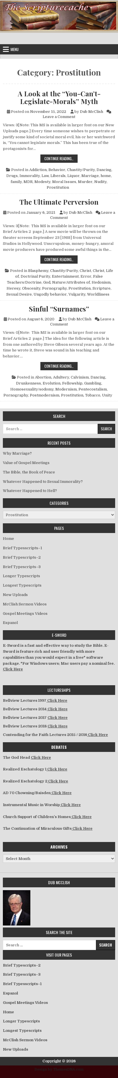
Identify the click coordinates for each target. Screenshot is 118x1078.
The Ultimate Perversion (59, 202)
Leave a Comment (59, 117)
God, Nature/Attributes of (66, 282)
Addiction (38, 170)
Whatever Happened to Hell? (30, 491)
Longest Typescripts (22, 585)
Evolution (51, 383)
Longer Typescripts (21, 576)
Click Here (13, 669)
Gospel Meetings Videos (25, 613)
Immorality (29, 176)
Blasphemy (38, 271)
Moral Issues (64, 182)
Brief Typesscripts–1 (22, 548)
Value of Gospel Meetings (26, 463)
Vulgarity (76, 294)
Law (45, 176)
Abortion (43, 377)
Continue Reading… (61, 158)
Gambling (92, 383)
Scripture (102, 288)
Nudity (100, 182)
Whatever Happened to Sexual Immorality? (43, 481)
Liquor (73, 176)
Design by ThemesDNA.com (59, 1069)
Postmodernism (44, 395)
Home (8, 538)
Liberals (58, 176)
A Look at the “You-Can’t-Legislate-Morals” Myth (59, 97)
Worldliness (98, 294)
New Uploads (15, 595)
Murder (85, 182)
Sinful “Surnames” (59, 308)
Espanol (10, 623)
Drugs (12, 176)
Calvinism (80, 377)
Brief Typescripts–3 (22, 567)
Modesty (42, 182)
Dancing (104, 170)
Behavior (56, 170)
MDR (28, 182)
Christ (85, 271)
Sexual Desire (19, 294)
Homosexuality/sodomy (32, 389)
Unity (107, 395)
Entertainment (65, 276)
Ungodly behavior (50, 294)
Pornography (54, 288)
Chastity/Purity (81, 170)
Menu (15, 49)
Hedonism (101, 282)
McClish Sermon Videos (25, 604)
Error (85, 276)
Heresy (13, 288)
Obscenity (31, 288)
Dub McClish (91, 111)
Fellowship (72, 383)
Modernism (66, 389)
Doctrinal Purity (35, 276)
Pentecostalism (92, 389)
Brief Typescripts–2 (22, 557)
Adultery (61, 377)
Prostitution (58, 187)
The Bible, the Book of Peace (29, 472)
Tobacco (92, 395)
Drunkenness (28, 383)
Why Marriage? (17, 453)
